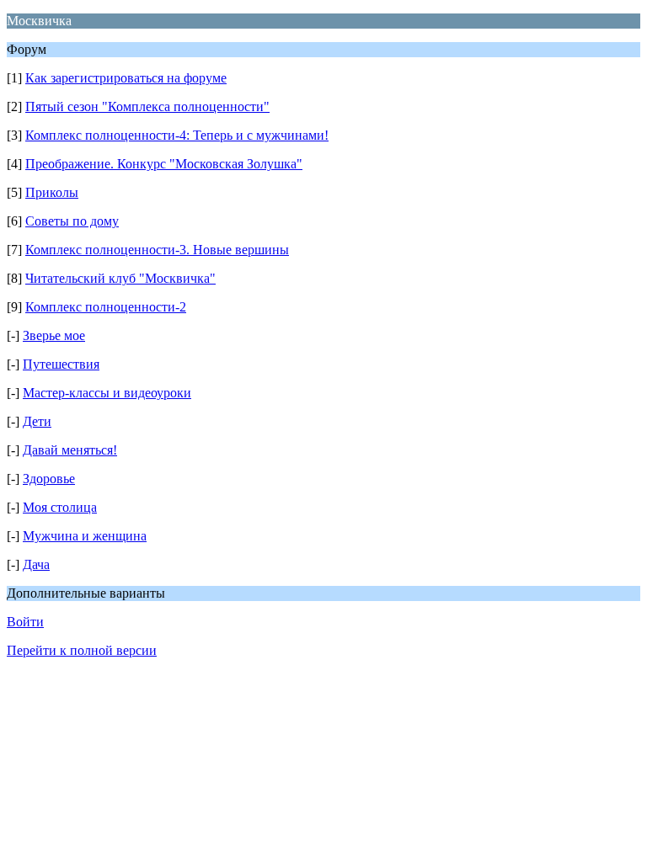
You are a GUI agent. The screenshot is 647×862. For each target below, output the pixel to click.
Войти (25, 622)
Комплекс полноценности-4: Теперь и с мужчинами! (177, 135)
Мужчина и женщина (85, 536)
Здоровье (49, 478)
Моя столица (60, 507)
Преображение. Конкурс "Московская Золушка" (163, 164)
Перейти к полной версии (82, 650)
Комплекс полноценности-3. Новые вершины (157, 249)
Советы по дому (72, 221)
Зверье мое (54, 335)
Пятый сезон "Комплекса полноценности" (147, 106)
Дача (36, 564)
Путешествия (61, 364)
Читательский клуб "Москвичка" (120, 278)
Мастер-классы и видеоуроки (107, 393)
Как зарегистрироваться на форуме (126, 78)
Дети (37, 421)
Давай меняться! (70, 450)
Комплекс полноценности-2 (105, 307)
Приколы (51, 192)
